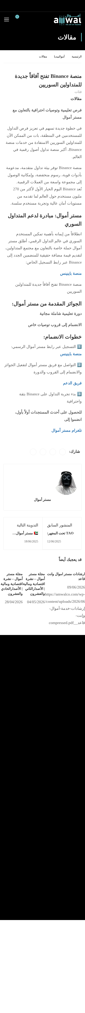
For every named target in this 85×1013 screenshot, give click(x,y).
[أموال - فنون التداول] (67, 19)
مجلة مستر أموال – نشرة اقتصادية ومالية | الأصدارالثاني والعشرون (34, 584)
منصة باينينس (71, 354)
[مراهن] (43, 452)
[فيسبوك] (62, 452)
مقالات (43, 56)
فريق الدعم (72, 383)
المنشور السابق (59, 525)
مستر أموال (42, 499)
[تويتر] (52, 452)
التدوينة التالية (27, 525)
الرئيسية (77, 56)
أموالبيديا (59, 56)
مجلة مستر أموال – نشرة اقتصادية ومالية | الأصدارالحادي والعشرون (12, 584)
